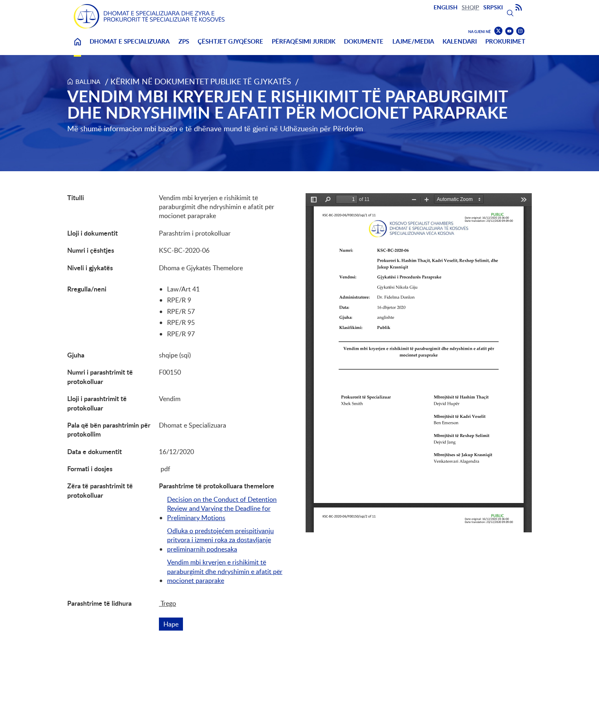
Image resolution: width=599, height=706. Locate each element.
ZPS (183, 41)
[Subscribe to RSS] (518, 7)
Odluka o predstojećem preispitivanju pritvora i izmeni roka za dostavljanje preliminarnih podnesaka (220, 540)
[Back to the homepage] (149, 16)
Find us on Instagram (520, 31)
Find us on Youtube (509, 31)
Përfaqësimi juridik (303, 41)
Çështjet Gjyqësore (230, 41)
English (446, 7)
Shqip (470, 7)
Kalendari (460, 41)
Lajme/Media (413, 41)
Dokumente (363, 41)
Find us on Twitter (498, 30)
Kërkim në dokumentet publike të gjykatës (200, 81)
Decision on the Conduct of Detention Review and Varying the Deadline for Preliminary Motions (222, 508)
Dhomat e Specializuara (130, 41)
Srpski (493, 7)
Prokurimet (505, 41)
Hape (173, 624)
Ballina (77, 47)
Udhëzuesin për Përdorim (321, 128)
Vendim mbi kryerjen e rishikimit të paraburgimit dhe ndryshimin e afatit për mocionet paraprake (224, 571)
